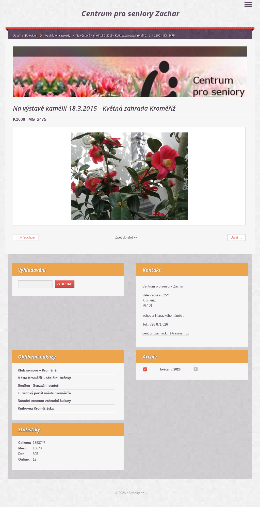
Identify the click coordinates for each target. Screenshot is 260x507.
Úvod (16, 35)
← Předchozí (25, 237)
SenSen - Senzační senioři (38, 385)
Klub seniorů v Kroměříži (37, 370)
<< (145, 369)
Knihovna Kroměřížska (36, 408)
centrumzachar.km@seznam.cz (165, 333)
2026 (177, 369)
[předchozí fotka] (21, 176)
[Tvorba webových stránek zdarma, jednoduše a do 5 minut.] (146, 493)
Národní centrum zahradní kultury (44, 401)
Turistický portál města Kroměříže (44, 393)
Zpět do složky (126, 237)
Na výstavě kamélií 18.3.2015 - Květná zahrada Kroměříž (111, 35)
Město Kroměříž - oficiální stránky (44, 378)
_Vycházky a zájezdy (57, 35)
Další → (236, 237)
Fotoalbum (31, 35)
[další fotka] (237, 176)
